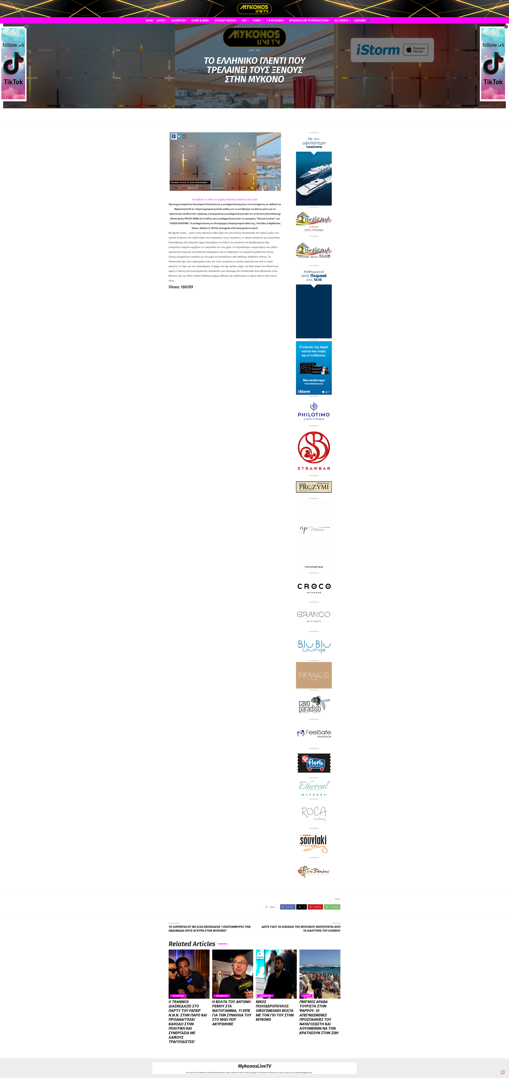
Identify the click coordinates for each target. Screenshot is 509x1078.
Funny (257, 20)
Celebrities (178, 20)
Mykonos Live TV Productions (308, 20)
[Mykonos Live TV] (254, 9)
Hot (244, 20)
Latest (161, 20)
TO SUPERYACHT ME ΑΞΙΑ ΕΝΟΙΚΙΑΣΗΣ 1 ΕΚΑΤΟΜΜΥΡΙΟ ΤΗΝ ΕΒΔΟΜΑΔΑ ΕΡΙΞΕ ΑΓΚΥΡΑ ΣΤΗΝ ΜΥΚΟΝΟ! (210, 928)
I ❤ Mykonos (275, 20)
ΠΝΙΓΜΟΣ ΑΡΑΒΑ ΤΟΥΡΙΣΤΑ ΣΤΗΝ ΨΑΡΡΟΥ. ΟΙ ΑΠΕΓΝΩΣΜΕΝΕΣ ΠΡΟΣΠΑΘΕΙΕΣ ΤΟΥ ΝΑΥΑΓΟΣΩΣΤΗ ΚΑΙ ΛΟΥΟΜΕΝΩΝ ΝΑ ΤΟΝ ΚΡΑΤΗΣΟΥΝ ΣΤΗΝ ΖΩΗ (318, 1017)
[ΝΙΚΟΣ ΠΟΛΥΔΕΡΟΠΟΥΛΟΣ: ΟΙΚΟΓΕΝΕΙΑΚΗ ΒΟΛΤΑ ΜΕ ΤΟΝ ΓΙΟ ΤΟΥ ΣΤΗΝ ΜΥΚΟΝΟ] (276, 974)
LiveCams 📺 (362, 20)
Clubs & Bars (200, 20)
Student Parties (225, 20)
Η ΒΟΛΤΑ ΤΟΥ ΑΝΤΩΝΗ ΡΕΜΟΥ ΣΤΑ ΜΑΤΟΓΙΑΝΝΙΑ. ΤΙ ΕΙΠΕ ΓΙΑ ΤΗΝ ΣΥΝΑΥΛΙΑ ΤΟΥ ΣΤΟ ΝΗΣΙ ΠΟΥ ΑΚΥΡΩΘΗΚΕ (231, 1013)
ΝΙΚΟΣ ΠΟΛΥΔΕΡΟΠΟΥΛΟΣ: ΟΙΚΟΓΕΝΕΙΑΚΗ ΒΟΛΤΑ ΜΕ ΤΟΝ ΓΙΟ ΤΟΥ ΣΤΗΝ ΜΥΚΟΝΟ (275, 1011)
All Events (341, 20)
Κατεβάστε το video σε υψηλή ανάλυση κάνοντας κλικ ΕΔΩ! (224, 199)
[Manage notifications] (503, 1072)
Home (149, 20)
